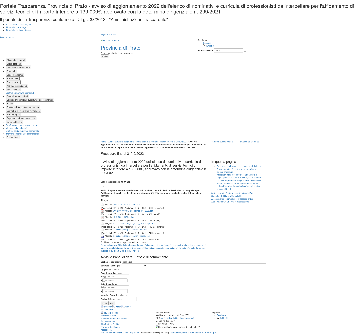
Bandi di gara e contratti (17, 96)
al (101, 280)
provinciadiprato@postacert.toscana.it (177, 318)
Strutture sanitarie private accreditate (22, 130)
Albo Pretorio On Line (110, 324)
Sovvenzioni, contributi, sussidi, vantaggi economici (30, 99)
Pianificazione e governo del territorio (22, 125)
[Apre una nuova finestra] (106, 306)
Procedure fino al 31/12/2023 (173, 141)
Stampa (222, 141)
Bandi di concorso (15, 74)
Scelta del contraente (111, 261)
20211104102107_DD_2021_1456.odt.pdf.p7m (134, 223)
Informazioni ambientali (16, 128)
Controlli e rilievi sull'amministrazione (23, 110)
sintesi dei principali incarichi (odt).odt (130, 229)
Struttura (105, 265)
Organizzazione (14, 63)
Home (103, 141)
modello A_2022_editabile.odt (126, 204)
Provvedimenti (13, 89)
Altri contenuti (13, 137)
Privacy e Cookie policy (111, 326)
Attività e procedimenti (17, 85)
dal (102, 276)
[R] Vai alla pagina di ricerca (18, 30)
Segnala (249, 141)
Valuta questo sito (109, 309)
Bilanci (10, 103)
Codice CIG (106, 299)
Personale (11, 71)
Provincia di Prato (121, 47)
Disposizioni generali (16, 60)
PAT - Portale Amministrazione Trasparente (120, 332)
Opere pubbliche (14, 121)
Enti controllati (13, 82)
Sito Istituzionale (108, 321)
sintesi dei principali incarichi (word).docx (131, 235)
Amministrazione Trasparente (114, 318)
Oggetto (105, 269)
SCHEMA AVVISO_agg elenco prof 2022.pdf (133, 210)
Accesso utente (7, 37)
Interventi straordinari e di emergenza (22, 133)
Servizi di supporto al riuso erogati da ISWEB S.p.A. (194, 332)
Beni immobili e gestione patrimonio (23, 107)
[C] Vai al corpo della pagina (18, 24)
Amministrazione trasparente (121, 141)
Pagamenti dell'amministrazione (21, 118)
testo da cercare (205, 50)
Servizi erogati (13, 114)
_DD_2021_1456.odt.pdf (124, 217)
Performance (12, 78)
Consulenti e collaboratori (18, 67)
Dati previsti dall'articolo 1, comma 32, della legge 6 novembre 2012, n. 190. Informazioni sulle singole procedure (239, 169)
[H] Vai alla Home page (16, 27)
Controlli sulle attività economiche (21, 92)
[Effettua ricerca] (245, 51)
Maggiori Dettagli (109, 295)
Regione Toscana (108, 34)
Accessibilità (106, 329)
